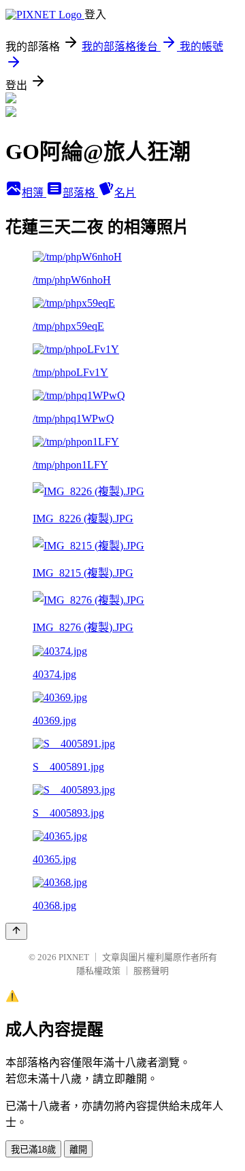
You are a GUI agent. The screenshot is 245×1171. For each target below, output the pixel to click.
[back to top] (16, 931)
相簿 (34, 193)
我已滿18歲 (33, 1149)
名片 (125, 193)
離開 (78, 1149)
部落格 (80, 193)
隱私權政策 (98, 971)
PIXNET (74, 957)
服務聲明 (151, 971)
